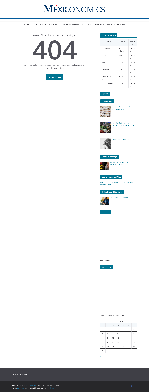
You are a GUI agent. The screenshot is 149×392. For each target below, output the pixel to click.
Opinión (85, 24)
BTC (113, 315)
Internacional (40, 24)
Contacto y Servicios (116, 24)
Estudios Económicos (70, 24)
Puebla (27, 24)
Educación (99, 24)
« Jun (102, 356)
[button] (90, 24)
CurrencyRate (105, 260)
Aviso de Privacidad (19, 375)
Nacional (53, 24)
